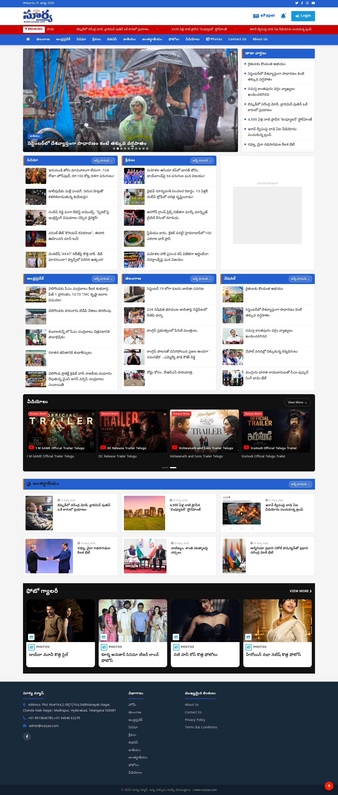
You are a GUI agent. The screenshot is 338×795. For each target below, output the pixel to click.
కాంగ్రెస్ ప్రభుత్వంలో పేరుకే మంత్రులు (172, 331)
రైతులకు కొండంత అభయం (267, 64)
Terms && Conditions (201, 728)
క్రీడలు (96, 39)
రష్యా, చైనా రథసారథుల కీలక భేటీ (271, 145)
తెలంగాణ (43, 39)
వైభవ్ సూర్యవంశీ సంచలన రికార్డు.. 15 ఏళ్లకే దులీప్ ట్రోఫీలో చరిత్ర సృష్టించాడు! (177, 194)
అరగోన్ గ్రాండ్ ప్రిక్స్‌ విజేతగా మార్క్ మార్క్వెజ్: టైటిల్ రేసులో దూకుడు (177, 215)
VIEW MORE (301, 591)
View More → (297, 402)
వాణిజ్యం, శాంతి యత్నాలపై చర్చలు (189, 550)
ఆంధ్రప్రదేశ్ (63, 39)
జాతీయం (129, 39)
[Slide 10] (147, 148)
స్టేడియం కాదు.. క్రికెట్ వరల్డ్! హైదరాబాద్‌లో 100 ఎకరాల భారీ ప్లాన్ (179, 236)
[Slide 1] (114, 148)
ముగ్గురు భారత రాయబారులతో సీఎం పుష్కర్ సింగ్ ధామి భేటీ (277, 375)
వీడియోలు (193, 39)
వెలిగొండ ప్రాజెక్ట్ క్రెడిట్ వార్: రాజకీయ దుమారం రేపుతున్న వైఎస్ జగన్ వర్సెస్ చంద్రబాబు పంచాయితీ (80, 380)
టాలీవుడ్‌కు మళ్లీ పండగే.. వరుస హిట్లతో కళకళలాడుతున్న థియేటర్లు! (76, 194)
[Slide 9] (143, 148)
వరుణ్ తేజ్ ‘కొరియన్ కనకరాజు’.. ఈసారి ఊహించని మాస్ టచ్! (76, 236)
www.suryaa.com (205, 790)
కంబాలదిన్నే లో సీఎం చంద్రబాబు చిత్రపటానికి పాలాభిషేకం (79, 335)
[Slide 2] (118, 148)
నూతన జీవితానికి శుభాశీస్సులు (70, 353)
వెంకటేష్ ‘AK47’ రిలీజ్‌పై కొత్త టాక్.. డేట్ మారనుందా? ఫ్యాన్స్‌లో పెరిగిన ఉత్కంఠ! (76, 257)
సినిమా (81, 39)
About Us (260, 39)
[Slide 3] (121, 148)
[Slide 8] (140, 148)
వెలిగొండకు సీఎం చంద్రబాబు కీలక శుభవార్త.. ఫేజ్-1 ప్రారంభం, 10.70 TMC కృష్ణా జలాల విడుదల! (79, 295)
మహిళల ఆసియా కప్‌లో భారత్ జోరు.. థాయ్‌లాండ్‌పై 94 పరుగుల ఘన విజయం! (176, 173)
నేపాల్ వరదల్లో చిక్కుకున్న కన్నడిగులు (272, 352)
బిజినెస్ (112, 39)
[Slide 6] (132, 148)
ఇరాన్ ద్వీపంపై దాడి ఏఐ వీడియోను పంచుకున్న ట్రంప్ (245, 30)
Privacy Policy (195, 720)
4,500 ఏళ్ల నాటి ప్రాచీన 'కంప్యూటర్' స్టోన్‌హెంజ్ (163, 30)
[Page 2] (173, 467)
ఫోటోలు (174, 39)
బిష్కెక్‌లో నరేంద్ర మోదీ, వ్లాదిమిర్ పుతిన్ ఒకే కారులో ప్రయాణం (77, 30)
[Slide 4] (125, 148)
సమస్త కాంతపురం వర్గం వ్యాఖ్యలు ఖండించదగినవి (271, 92)
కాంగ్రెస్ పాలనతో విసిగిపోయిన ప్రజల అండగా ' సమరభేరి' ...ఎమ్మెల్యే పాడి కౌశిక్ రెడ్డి (178, 355)
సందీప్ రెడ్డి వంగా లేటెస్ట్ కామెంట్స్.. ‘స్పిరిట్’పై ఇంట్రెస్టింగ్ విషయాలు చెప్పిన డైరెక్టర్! (79, 215)
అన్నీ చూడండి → (103, 160)
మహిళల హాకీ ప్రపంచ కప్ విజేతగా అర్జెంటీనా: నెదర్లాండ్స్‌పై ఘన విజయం (178, 257)
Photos (216, 39)
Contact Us (237, 39)
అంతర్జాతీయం (152, 39)
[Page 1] (165, 467)
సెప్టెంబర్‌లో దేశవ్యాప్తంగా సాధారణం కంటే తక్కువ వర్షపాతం (276, 77)
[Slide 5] (129, 148)
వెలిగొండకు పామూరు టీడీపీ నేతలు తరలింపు (80, 311)
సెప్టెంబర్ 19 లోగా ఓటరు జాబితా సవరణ (175, 289)
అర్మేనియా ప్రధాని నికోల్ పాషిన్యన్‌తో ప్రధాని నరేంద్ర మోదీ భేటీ (279, 550)
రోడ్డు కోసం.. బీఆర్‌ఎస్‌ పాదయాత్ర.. (170, 372)
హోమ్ (132, 705)
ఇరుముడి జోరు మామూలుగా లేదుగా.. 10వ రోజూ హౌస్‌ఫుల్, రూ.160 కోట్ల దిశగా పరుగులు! (81, 173)
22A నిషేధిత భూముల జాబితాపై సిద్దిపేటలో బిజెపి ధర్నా (177, 313)
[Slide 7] (136, 148)
